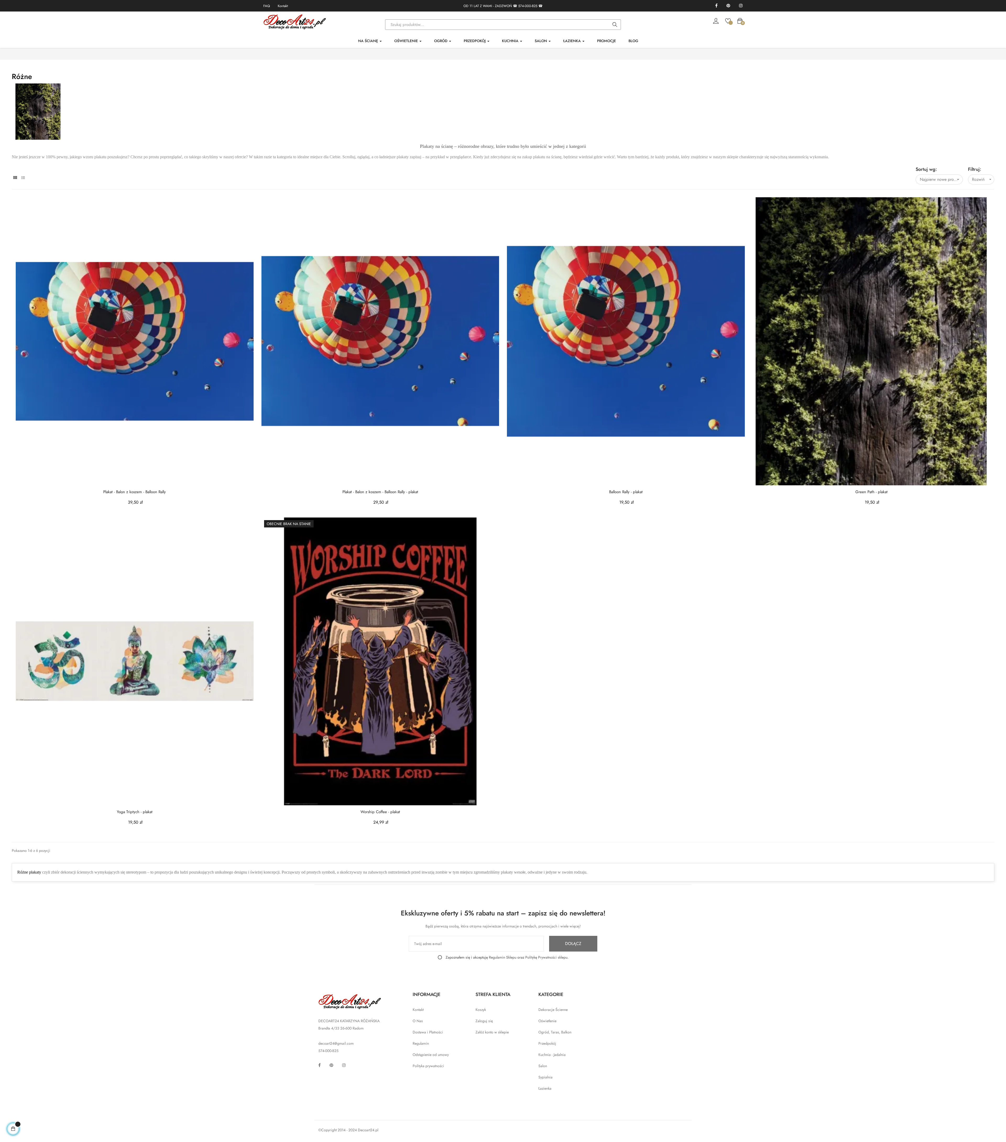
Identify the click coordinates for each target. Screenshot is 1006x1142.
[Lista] (23, 178)
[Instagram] (741, 5)
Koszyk (480, 1009)
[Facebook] (716, 5)
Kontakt (283, 5)
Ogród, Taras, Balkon (554, 1032)
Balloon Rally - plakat (626, 492)
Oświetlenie (547, 1020)
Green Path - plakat (871, 492)
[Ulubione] (728, 20)
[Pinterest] (728, 5)
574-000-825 (527, 5)
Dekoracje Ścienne (553, 1009)
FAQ (266, 5)
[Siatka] (15, 178)
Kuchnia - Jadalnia (552, 1054)
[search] (614, 25)
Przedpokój (547, 1043)
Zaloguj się (484, 1020)
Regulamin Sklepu (502, 957)
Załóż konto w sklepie (492, 1032)
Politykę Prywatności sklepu (546, 957)
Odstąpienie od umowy (431, 1054)
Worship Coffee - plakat (380, 812)
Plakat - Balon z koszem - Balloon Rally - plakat (380, 492)
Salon (542, 1065)
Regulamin (421, 1043)
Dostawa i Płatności (428, 1032)
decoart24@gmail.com (336, 1043)
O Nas (418, 1020)
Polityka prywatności (428, 1065)
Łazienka (544, 1088)
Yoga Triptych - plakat (134, 812)
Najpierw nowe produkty (941, 179)
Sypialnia (545, 1077)
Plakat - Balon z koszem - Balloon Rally (134, 492)
